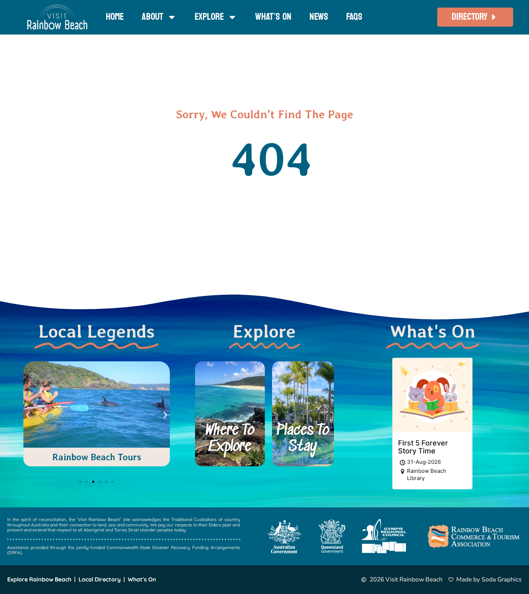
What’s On (273, 17)
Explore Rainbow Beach (39, 579)
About (152, 17)
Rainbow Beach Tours (96, 457)
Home (115, 17)
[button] (27, 415)
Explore (209, 17)
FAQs (354, 17)
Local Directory (99, 579)
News (318, 17)
